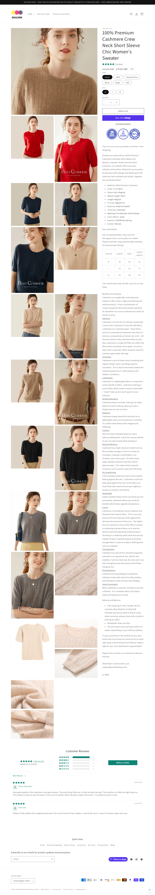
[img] (19, 782)
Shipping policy (81, 889)
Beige (118, 83)
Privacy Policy (103, 845)
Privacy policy (56, 889)
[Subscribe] (51, 859)
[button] (30, 14)
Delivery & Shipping (54, 845)
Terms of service (68, 889)
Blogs (113, 845)
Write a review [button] (122, 762)
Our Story (91, 845)
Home (42, 845)
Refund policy (45, 889)
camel (107, 77)
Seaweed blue (132, 77)
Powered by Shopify (32, 889)
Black (107, 83)
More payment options (123, 124)
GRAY (118, 77)
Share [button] (107, 675)
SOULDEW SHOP (21, 889)
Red (127, 83)
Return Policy (69, 845)
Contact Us (81, 845)
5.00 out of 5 (38, 761)
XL (120, 92)
